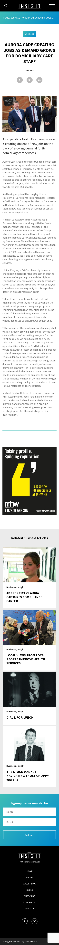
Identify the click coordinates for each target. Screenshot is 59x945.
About (29, 877)
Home (6, 17)
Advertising (29, 883)
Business (15, 17)
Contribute (29, 902)
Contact (29, 908)
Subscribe (29, 896)
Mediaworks (31, 941)
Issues (29, 889)
